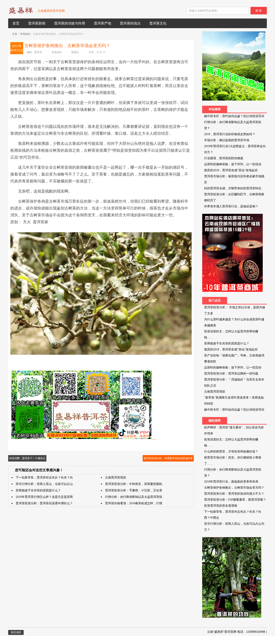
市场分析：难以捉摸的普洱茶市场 (226, 140)
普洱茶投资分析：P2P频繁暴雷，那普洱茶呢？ (235, 499)
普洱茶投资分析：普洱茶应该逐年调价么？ (44, 503)
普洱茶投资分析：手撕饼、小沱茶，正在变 (133, 490)
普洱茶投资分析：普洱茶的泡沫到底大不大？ (234, 493)
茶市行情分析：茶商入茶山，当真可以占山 (44, 484)
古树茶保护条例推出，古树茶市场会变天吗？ (234, 487)
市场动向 (25, 33)
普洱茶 (38, 52)
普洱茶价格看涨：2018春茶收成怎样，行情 (133, 503)
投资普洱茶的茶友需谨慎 (220, 505)
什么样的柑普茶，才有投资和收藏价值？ (231, 451)
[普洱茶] (20, 12)
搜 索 (258, 10)
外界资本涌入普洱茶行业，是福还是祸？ (231, 206)
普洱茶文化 (158, 23)
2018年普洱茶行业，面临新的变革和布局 (231, 481)
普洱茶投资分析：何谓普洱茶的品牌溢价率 (168, 458)
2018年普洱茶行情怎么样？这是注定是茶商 (44, 496)
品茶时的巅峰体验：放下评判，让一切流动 (232, 164)
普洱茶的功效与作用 (69, 23)
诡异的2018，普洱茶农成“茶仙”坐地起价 (231, 170)
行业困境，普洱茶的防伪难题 (223, 158)
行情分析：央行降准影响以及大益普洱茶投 (133, 496)
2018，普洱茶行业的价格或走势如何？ (229, 134)
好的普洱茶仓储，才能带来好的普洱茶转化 (232, 188)
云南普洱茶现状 (115, 477)
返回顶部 (16, 632)
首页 (15, 23)
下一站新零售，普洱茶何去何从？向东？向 (44, 477)
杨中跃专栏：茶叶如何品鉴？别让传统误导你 (234, 116)
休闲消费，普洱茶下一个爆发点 (27, 458)
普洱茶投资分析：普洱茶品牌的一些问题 (231, 373)
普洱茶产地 (102, 23)
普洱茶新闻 (36, 23)
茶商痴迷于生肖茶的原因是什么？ (38, 490)
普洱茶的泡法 (130, 23)
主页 (14, 33)
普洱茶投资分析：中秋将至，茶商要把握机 (133, 484)
